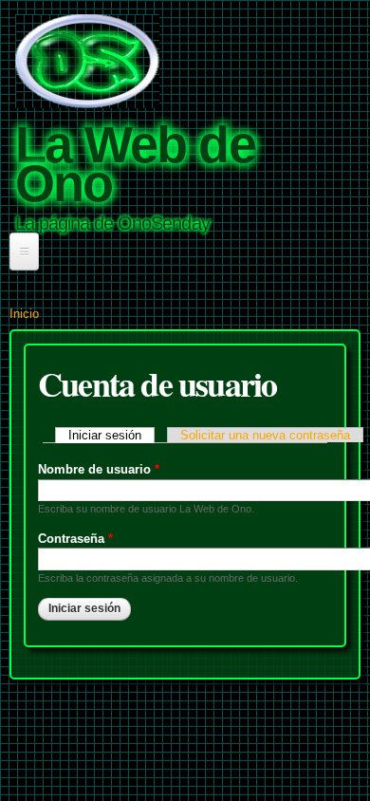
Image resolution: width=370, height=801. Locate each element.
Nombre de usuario (98, 469)
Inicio (24, 314)
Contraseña (75, 538)
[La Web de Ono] (87, 99)
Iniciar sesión (111, 435)
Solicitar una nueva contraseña (265, 435)
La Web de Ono (135, 164)
